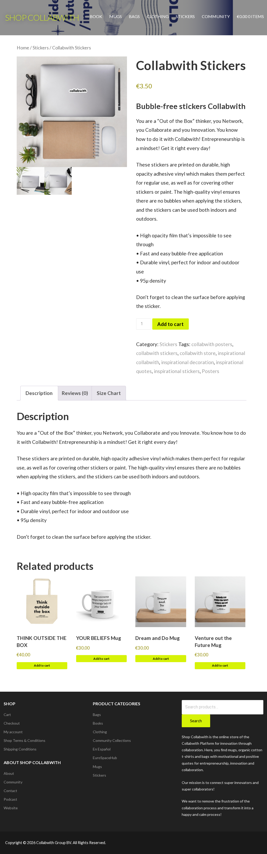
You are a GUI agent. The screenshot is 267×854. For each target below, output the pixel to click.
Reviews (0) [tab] (75, 393)
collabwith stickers (157, 353)
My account (13, 732)
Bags (134, 16)
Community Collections (112, 740)
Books (98, 723)
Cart (7, 714)
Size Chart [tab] (109, 393)
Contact (10, 790)
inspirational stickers (177, 371)
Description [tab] (39, 393)
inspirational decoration (187, 362)
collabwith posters (211, 344)
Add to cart (170, 324)
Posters (210, 371)
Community (216, 16)
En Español (102, 749)
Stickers (185, 16)
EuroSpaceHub (105, 757)
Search (196, 720)
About (9, 773)
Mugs (115, 16)
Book (96, 16)
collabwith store (198, 353)
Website (11, 808)
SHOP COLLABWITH (42, 17)
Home (23, 47)
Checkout (12, 723)
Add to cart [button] (42, 665)
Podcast (10, 799)
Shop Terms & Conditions (24, 740)
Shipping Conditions (20, 749)
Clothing (158, 16)
